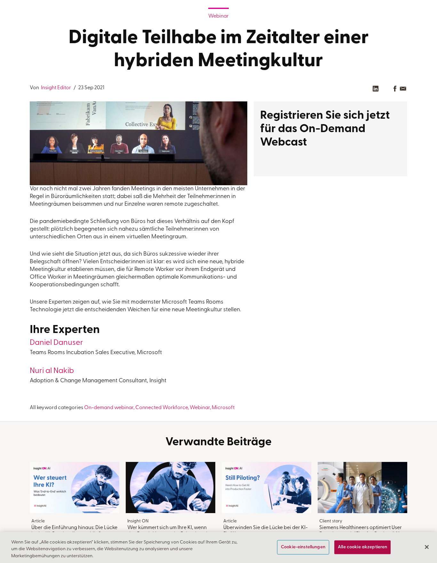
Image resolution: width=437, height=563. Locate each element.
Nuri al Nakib (52, 371)
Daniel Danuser (56, 343)
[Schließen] (427, 547)
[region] (218, 547)
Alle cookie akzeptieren (362, 547)
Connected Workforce (161, 407)
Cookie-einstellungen (303, 547)
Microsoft (223, 407)
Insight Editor (55, 88)
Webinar (218, 16)
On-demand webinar (108, 407)
